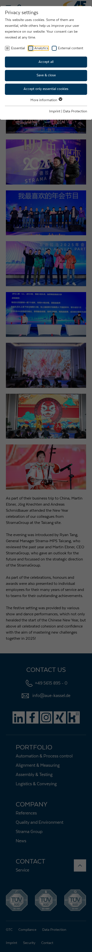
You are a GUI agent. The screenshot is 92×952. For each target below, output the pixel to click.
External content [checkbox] (70, 48)
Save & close (46, 75)
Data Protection (75, 111)
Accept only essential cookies (46, 89)
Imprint (54, 111)
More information (44, 100)
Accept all (46, 62)
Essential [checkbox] (18, 48)
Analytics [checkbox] (41, 48)
